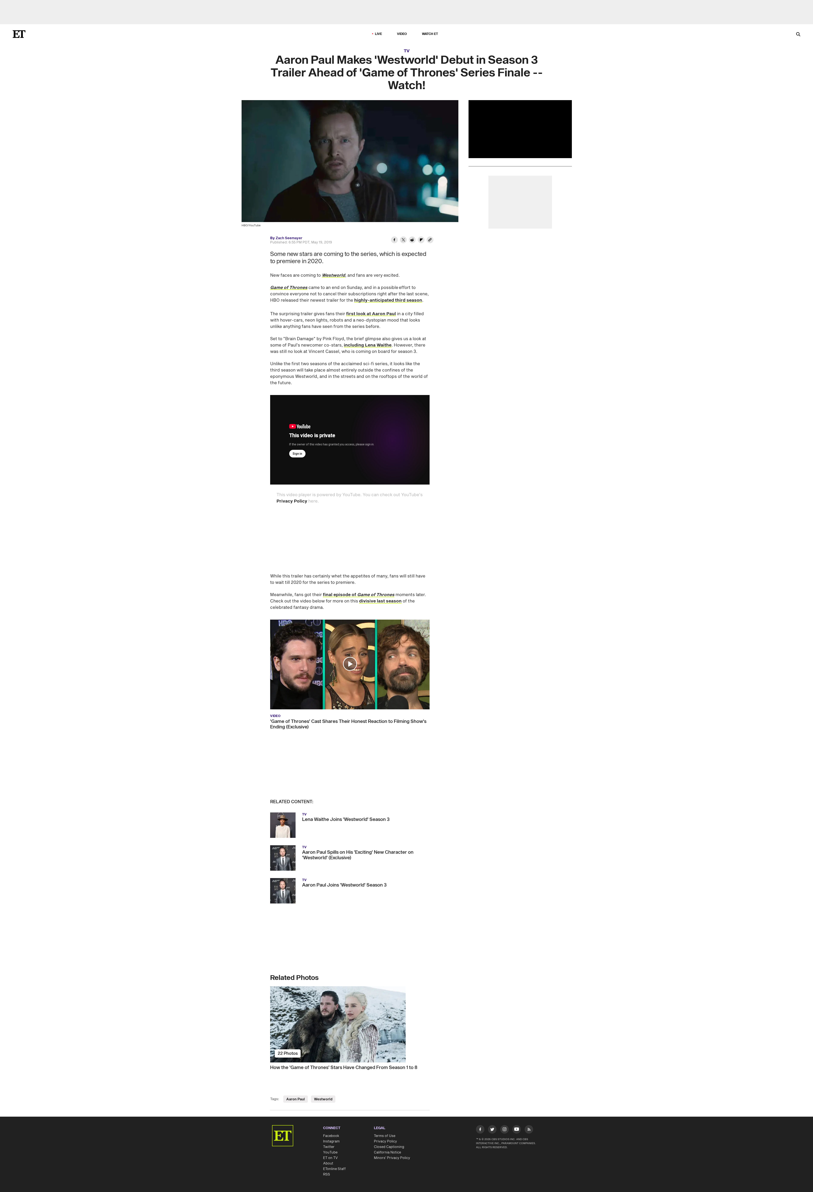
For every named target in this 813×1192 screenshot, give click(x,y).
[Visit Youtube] (516, 1129)
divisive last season (380, 601)
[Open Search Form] (798, 34)
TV (406, 51)
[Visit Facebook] (480, 1130)
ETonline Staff (334, 1168)
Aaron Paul (295, 1099)
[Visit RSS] (529, 1130)
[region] (520, 129)
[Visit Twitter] (492, 1130)
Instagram (331, 1141)
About (328, 1163)
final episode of (358, 595)
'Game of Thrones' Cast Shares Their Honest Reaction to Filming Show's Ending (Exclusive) (348, 724)
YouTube (330, 1152)
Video (402, 34)
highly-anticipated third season (388, 300)
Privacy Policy (292, 501)
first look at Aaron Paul (371, 314)
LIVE (378, 34)
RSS (326, 1174)
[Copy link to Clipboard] (430, 240)
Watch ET (430, 34)
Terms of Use (384, 1135)
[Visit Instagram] (504, 1130)
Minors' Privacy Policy (392, 1157)
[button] (350, 664)
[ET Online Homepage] (19, 34)
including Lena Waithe (367, 345)
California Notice (387, 1152)
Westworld (333, 275)
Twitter (329, 1146)
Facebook (331, 1135)
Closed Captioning (389, 1146)
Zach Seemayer (289, 238)
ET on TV (330, 1157)
